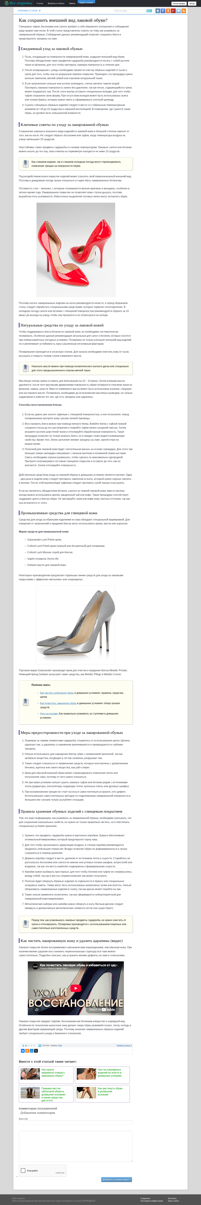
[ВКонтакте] (23, 1051)
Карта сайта (173, 1201)
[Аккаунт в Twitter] (178, 11)
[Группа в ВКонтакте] (157, 11)
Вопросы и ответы (56, 3)
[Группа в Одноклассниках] (168, 11)
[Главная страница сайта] (19, 3)
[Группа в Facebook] (163, 11)
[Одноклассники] (27, 1051)
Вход (192, 4)
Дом (60, 1045)
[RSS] (183, 11)
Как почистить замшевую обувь (58, 703)
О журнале (145, 1198)
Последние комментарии (152, 1201)
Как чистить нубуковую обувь (57, 693)
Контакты (172, 1198)
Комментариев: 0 (124, 1045)
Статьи (40, 3)
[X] (36, 1051)
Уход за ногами (49, 713)
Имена (72, 3)
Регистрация (179, 4)
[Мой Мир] (31, 1051)
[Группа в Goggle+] (173, 11)
